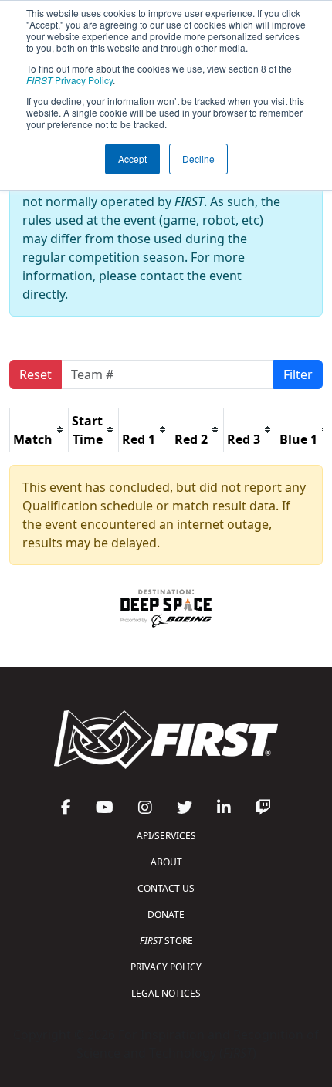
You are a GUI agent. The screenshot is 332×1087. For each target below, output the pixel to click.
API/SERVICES (166, 835)
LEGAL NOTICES (166, 993)
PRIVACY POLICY (166, 967)
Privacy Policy (69, 79)
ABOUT (166, 862)
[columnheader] (39, 430)
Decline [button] (198, 158)
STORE (166, 940)
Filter (298, 374)
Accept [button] (132, 158)
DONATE (166, 914)
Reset (35, 374)
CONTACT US (166, 888)
